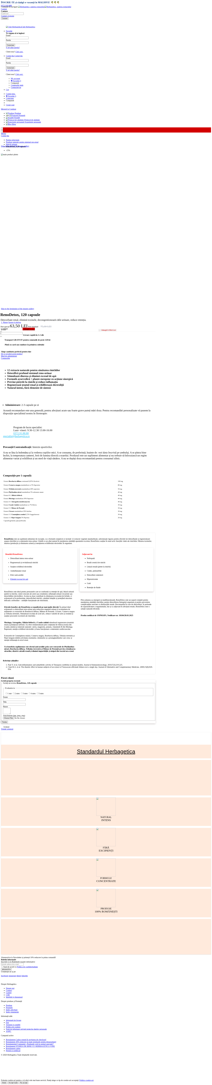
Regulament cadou (13, 1048)
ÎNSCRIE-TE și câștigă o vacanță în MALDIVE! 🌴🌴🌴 (30, 2)
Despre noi (10, 988)
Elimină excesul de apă (19, 579)
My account (15, 78)
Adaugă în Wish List (108, 330)
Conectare (10, 98)
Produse (9, 1005)
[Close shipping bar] (2, 131)
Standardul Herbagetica (106, 751)
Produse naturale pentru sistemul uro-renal (22, 142)
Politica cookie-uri (86, 1080)
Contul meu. (10, 94)
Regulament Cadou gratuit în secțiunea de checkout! (26, 1040)
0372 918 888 (6, 6)
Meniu (3, 134)
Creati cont (10, 105)
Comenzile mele (17, 85)
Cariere (9, 993)
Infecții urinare (11, 144)
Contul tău (5, 136)
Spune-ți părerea (14, 322)
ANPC (8, 1031)
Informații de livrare (13, 1020)
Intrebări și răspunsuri (14, 997)
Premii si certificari (13, 1051)
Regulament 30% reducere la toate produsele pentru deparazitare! (31, 1042)
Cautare (4, 9)
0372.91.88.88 (21, 433)
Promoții (9, 1008)
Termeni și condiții (13, 1025)
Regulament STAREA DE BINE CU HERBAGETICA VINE (30, 1046)
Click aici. (19, 52)
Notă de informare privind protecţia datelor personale (26, 1029)
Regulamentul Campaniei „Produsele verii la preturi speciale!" (30, 1044)
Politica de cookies (13, 1027)
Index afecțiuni (11, 1010)
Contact (9, 990)
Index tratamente (12, 1012)
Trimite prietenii (7, 729)
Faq (7, 1022)
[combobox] (12, 13)
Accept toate (13, 1083)
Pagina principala (12, 140)
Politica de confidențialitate (27, 967)
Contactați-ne (16, 87)
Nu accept (23, 1083)
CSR (8, 995)
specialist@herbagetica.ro (16, 436)
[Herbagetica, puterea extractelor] (44, 7)
